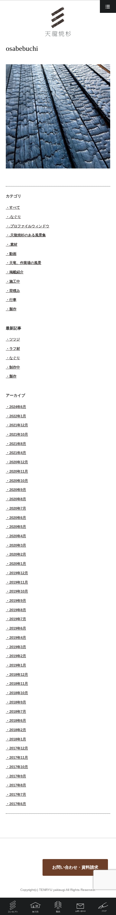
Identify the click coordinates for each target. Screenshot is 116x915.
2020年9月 (17, 490)
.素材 (13, 244)
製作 (12, 309)
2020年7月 (17, 508)
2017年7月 (17, 794)
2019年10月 (18, 591)
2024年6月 (17, 407)
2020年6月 (17, 518)
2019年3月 (17, 647)
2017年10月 (18, 767)
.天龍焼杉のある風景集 (27, 235)
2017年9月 (17, 776)
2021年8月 (17, 444)
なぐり (14, 358)
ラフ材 (14, 348)
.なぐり (15, 217)
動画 (12, 254)
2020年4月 (17, 536)
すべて (14, 207)
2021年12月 (18, 425)
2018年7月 (17, 711)
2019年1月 (17, 665)
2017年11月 (18, 757)
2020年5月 (17, 527)
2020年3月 (17, 545)
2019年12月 (18, 573)
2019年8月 (17, 610)
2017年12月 (18, 748)
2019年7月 (17, 619)
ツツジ (14, 339)
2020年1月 (17, 564)
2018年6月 (17, 720)
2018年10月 (18, 693)
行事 (12, 300)
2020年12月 (18, 462)
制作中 (14, 367)
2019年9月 (17, 600)
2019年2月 (17, 656)
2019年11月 (18, 582)
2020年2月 (17, 554)
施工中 (14, 281)
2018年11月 (18, 683)
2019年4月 (17, 637)
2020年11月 (18, 471)
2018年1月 (17, 739)
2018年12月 (18, 674)
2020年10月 (18, 481)
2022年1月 (17, 416)
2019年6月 (17, 628)
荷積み (14, 291)
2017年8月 (17, 785)
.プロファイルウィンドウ (29, 226)
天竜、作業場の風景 (25, 263)
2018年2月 (17, 730)
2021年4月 (17, 453)
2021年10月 (18, 434)
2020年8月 (17, 499)
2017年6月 (17, 804)
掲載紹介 (16, 272)
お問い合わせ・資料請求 (75, 867)
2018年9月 (17, 702)
